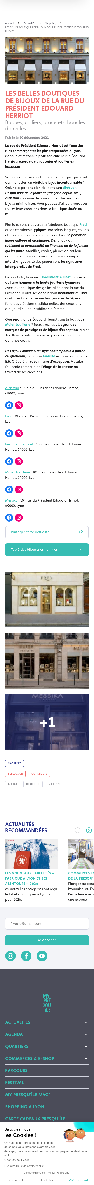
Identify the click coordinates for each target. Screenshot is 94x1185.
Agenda (14, 1034)
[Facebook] (9, 405)
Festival (14, 1082)
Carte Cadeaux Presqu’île (35, 1118)
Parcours (16, 1070)
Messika (49, 356)
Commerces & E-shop (29, 1058)
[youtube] (42, 956)
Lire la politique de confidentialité (24, 1166)
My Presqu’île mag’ (27, 1094)
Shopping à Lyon (24, 1106)
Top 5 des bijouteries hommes (34, 549)
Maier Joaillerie (17, 325)
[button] (89, 830)
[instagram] (10, 956)
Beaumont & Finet (56, 277)
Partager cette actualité (30, 532)
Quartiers (17, 1046)
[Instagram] (19, 405)
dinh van (70, 188)
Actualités (17, 1022)
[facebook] (26, 956)
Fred (83, 224)
